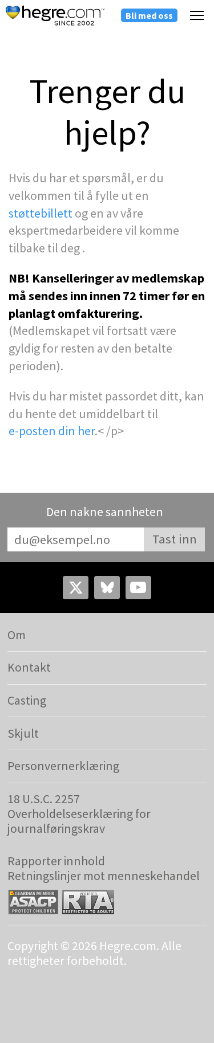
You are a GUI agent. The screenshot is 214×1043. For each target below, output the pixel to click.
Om (16, 635)
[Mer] (197, 15)
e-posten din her (52, 431)
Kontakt (29, 667)
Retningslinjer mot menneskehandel (103, 876)
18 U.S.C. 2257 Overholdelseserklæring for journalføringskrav (79, 814)
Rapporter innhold (56, 861)
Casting (26, 700)
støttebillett (40, 213)
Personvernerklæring (63, 766)
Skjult (23, 733)
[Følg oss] (75, 587)
